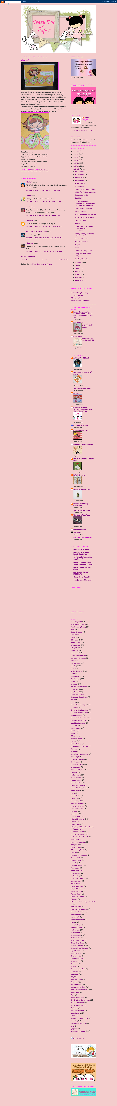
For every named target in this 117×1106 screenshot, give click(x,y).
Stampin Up (76, 956)
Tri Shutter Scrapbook (80, 1000)
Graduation (75, 767)
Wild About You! (81, 242)
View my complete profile (83, 130)
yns (72, 1026)
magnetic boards (78, 842)
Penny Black (76, 894)
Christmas (75, 679)
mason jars (75, 857)
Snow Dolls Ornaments (84, 217)
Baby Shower (76, 632)
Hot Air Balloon (77, 803)
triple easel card (77, 1005)
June (77, 268)
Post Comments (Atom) (42, 264)
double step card (78, 723)
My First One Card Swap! (85, 214)
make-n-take (76, 847)
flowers (74, 749)
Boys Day (75, 650)
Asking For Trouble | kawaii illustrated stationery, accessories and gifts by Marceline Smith (82, 555)
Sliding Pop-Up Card (79, 948)
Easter (73, 731)
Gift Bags (75, 757)
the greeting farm (78, 987)
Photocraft (75, 298)
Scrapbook (75, 932)
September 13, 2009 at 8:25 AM (44, 251)
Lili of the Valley (77, 834)
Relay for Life (76, 927)
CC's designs (76, 671)
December (79, 172)
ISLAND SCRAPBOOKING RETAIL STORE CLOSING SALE (83, 315)
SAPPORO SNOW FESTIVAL (81, 573)
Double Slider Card (79, 720)
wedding (74, 1021)
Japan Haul (75, 816)
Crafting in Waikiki (80, 425)
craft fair (74, 689)
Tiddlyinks (75, 992)
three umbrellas (79, 529)
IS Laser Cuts (76, 808)
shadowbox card (77, 940)
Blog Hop (75, 648)
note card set (76, 870)
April (77, 274)
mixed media (76, 860)
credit (73, 700)
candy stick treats (78, 658)
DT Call (74, 725)
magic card (75, 839)
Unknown (29, 220)
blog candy (75, 645)
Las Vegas (75, 822)
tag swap (74, 974)
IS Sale (74, 811)
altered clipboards (78, 624)
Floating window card (79, 746)
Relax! (77, 223)
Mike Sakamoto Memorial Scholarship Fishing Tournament (85, 203)
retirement (75, 930)
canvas (74, 661)
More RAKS (80, 183)
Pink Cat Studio (77, 896)
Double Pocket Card (79, 713)
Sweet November (78, 969)
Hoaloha (74, 798)
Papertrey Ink (76, 891)
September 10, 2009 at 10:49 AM (44, 238)
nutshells (74, 876)
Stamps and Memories (80, 300)
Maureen (29, 243)
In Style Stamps (77, 806)
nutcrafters (75, 873)
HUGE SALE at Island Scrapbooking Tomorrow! (84, 228)
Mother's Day (76, 865)
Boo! (77, 248)
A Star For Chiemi (81, 358)
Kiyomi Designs (77, 819)
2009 (76, 169)
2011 (75, 163)
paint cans (75, 883)
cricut (73, 702)
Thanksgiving (76, 984)
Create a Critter (77, 694)
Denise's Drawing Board (83, 444)
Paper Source (76, 889)
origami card (76, 881)
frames (74, 751)
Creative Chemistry (79, 697)
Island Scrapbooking (79, 293)
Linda (28, 207)
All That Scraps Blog (81, 388)
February (79, 280)
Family (73, 741)
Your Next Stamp (41, 171)
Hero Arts (75, 796)
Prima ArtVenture (78, 912)
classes (74, 684)
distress (74, 707)
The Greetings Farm (79, 990)
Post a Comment (28, 256)
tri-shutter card (77, 1003)
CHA (73, 673)
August (78, 262)
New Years (75, 868)
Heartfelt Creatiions (79, 785)
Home (44, 260)
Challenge (75, 676)
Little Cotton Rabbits (80, 837)
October (79, 177)
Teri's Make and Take (83, 208)
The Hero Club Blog (81, 510)
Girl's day (75, 762)
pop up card (76, 906)
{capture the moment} (82, 537)
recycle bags (76, 925)
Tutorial (74, 1008)
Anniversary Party (78, 627)
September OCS (81, 195)
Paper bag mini (77, 886)
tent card (74, 982)
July (77, 265)
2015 (76, 151)
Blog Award (75, 642)
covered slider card (79, 686)
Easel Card (75, 728)
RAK (73, 922)
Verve (73, 1016)
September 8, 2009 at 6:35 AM (43, 215)
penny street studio (81, 489)
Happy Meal (76, 780)
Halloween (75, 775)
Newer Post (25, 260)
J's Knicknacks (77, 295)
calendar (74, 653)
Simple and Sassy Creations (80, 504)
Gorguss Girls (77, 764)
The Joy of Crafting (81, 515)
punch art (75, 917)
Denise (29, 195)
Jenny (86, 117)
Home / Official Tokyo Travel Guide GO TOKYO (83, 563)
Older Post (63, 260)
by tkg (75, 393)
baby (73, 629)
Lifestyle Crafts (77, 832)
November (79, 175)
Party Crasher (80, 211)
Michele (29, 182)
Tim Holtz (77, 532)
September (80, 180)
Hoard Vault (76, 801)
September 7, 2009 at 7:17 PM (43, 190)
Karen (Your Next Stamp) (36, 232)
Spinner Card (76, 953)
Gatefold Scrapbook (83, 251)
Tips (72, 995)
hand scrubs (76, 777)
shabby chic (76, 935)
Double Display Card (79, 710)
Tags (73, 977)
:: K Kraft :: (77, 336)
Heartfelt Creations (79, 788)
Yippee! (77, 245)
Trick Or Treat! (80, 220)
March (78, 277)
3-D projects (76, 622)
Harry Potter (76, 783)
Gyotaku (74, 772)
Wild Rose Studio (78, 1023)
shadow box (76, 938)
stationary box (77, 958)
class (73, 681)
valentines (75, 1013)
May (77, 271)
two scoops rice (77, 1010)
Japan (73, 814)
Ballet (73, 637)
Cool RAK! (79, 198)
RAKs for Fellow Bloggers (85, 192)
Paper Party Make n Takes (85, 189)
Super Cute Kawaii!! (81, 577)
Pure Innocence (77, 919)
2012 (76, 160)
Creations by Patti (81, 430)
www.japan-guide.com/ (82, 580)
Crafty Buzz (78, 322)
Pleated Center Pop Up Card (83, 902)
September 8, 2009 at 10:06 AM (44, 226)
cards (30, 171)
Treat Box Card (77, 997)
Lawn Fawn (75, 824)
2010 (76, 166)
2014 (76, 154)
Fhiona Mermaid (81, 239)
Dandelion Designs (79, 705)
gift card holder (77, 759)
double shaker (76, 715)
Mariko (74, 852)
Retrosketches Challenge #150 (88, 339)
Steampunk (75, 961)
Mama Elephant (77, 850)
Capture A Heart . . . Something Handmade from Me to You (82, 409)
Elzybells (74, 736)
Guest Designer (77, 770)
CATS (73, 668)
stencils (74, 964)
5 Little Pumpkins (82, 259)
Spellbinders (76, 951)
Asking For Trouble (81, 549)
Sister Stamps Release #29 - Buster (87, 325)
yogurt (74, 1029)
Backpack (74, 635)
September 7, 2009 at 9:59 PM (43, 202)
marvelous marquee (79, 855)
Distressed (79, 186)
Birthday (74, 640)
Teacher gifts (76, 979)
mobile (74, 863)
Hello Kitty (75, 790)
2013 (76, 157)
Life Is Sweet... (79, 475)
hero (73, 793)
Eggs (73, 733)
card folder (75, 663)
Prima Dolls (76, 914)
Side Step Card (77, 943)
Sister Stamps (77, 945)
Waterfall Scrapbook (79, 1018)
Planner (74, 899)
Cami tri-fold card (78, 655)
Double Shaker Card (79, 718)
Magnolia (75, 845)
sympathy (75, 971)
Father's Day (76, 744)
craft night (75, 692)
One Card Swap (77, 878)
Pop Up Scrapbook (79, 909)
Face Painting (76, 738)
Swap (73, 966)
